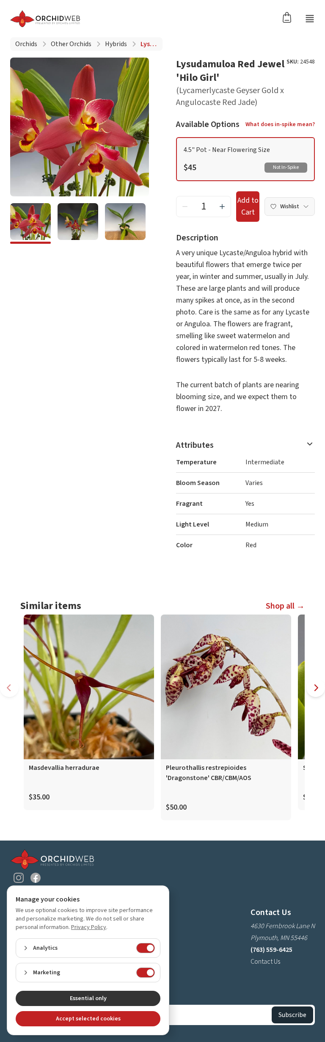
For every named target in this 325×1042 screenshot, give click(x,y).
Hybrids (116, 44)
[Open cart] (289, 17)
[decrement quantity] (185, 206)
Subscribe (292, 1015)
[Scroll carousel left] (9, 687)
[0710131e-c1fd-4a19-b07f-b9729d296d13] (30, 223)
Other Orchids (71, 44)
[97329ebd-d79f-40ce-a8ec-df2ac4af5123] (125, 223)
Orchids (26, 44)
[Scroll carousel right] (315, 687)
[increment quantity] (222, 206)
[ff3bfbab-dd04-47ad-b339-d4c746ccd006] (78, 223)
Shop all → (285, 606)
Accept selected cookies (88, 1018)
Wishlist (289, 206)
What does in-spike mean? (280, 124)
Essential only (88, 998)
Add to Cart (248, 206)
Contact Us (265, 961)
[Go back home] (45, 18)
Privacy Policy (88, 927)
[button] (245, 159)
